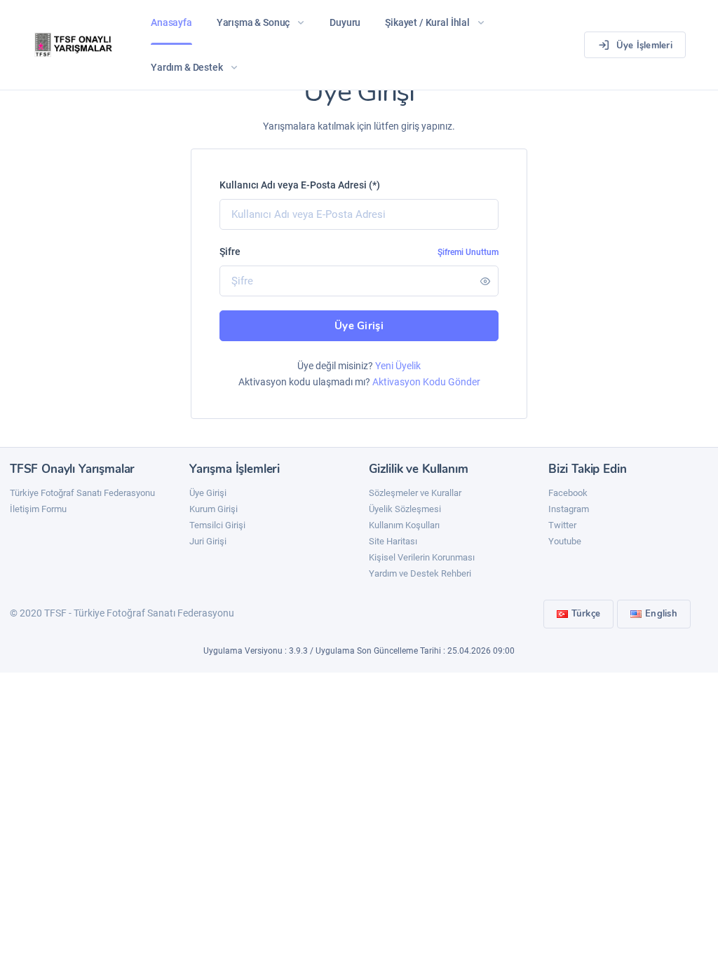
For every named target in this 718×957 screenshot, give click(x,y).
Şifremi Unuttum (468, 252)
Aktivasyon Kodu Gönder (426, 381)
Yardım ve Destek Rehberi (420, 573)
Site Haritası (393, 541)
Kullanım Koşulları (404, 525)
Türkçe (586, 613)
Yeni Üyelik (398, 365)
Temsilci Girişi (217, 525)
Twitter (562, 525)
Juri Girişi (207, 541)
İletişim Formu (38, 509)
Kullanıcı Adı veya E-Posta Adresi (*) (299, 185)
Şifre (230, 251)
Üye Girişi (359, 326)
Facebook (568, 493)
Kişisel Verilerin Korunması (422, 557)
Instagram (568, 509)
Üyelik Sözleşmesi (405, 509)
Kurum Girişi (213, 509)
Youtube (564, 541)
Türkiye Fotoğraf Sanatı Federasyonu (82, 493)
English (661, 613)
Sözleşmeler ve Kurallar (415, 493)
